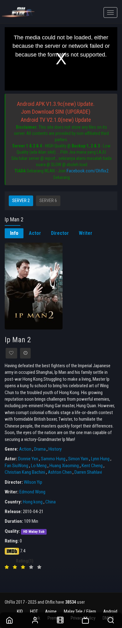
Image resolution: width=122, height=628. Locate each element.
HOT (34, 611)
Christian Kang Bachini (25, 472)
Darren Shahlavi (88, 472)
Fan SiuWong (16, 465)
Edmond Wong (32, 492)
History (55, 449)
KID (20, 611)
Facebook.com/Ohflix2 (88, 171)
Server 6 (48, 200)
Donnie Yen (28, 459)
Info (14, 233)
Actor (35, 233)
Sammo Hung (53, 459)
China (50, 502)
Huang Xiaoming (64, 465)
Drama (40, 449)
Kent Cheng (92, 465)
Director (60, 233)
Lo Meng (39, 465)
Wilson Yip (33, 482)
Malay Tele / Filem (80, 611)
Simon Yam (78, 459)
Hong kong (33, 502)
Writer (85, 233)
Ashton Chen (60, 472)
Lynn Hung (100, 459)
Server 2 (21, 200)
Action (25, 449)
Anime (51, 611)
